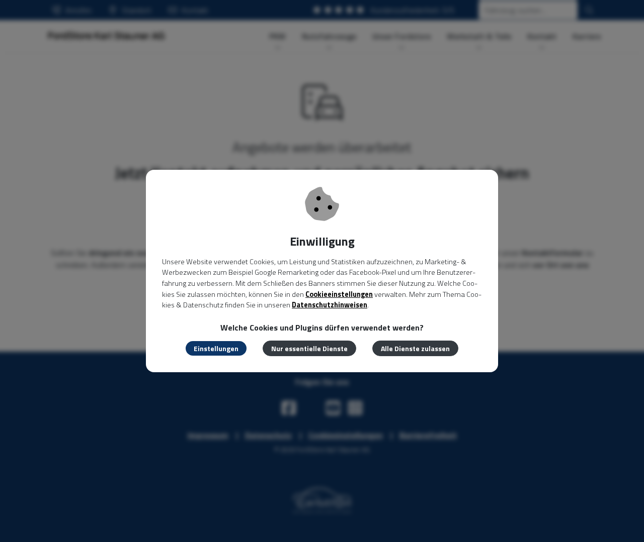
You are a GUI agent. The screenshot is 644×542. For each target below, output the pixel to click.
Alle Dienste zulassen (415, 348)
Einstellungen (216, 348)
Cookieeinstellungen (339, 294)
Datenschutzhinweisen (329, 304)
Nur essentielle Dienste (309, 348)
